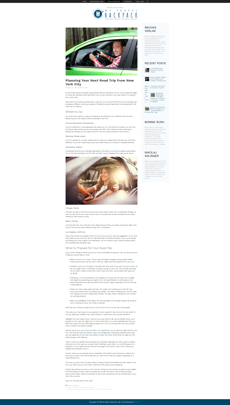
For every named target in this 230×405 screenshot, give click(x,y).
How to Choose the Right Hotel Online (80, 387)
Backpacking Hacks (96, 1)
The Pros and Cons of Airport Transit (157, 87)
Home (84, 1)
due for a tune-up (130, 266)
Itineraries (128, 1)
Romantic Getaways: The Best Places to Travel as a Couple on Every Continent (157, 97)
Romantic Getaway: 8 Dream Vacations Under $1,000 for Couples (89, 389)
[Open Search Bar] (147, 1)
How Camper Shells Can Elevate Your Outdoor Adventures (158, 79)
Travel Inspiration (113, 1)
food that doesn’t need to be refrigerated (94, 333)
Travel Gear (139, 1)
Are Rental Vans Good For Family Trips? (156, 70)
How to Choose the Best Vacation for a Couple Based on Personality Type (155, 109)
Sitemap (138, 402)
